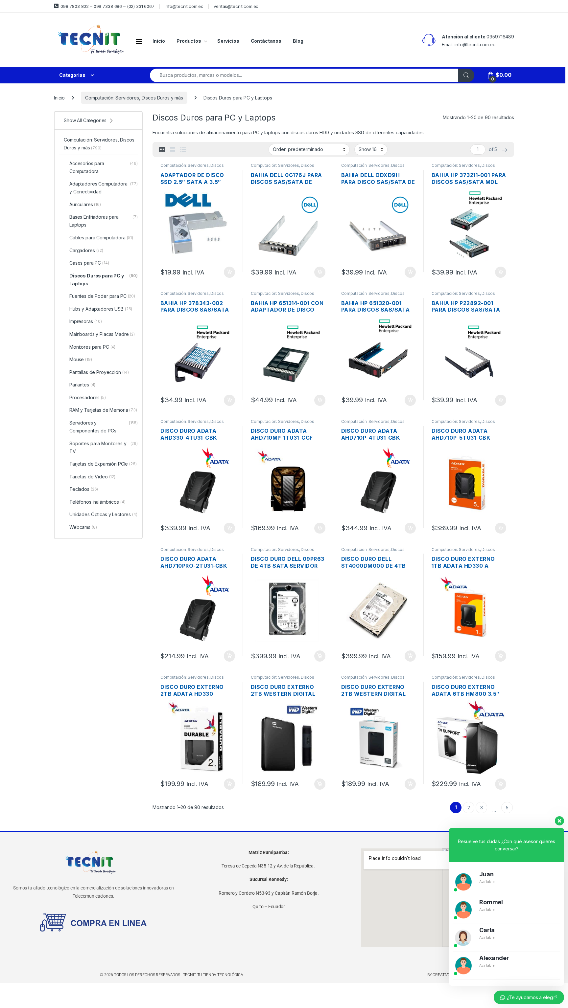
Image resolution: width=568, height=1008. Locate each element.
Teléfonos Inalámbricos (97, 502)
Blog (298, 41)
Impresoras (85, 321)
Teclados (83, 489)
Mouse (80, 359)
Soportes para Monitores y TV (103, 447)
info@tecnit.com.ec (184, 6)
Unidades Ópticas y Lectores (103, 514)
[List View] (183, 149)
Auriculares (85, 204)
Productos (189, 41)
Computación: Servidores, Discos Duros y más (134, 97)
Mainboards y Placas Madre (102, 334)
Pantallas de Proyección (99, 372)
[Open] (139, 41)
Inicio (159, 41)
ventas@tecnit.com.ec (236, 6)
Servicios (228, 41)
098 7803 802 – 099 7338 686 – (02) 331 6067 (107, 6)
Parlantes (82, 384)
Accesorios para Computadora (103, 167)
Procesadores (87, 397)
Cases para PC (89, 263)
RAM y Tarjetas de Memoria (103, 410)
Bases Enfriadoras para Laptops (103, 221)
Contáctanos (266, 41)
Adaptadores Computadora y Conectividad (103, 187)
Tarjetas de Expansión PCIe (103, 464)
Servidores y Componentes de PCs (103, 426)
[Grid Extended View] (172, 149)
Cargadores (86, 250)
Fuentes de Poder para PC (102, 296)
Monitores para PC (92, 347)
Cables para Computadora (101, 237)
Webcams (83, 527)
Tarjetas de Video (92, 476)
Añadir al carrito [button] (228, 272)
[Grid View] (162, 149)
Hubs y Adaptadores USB (100, 309)
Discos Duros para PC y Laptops (103, 279)
